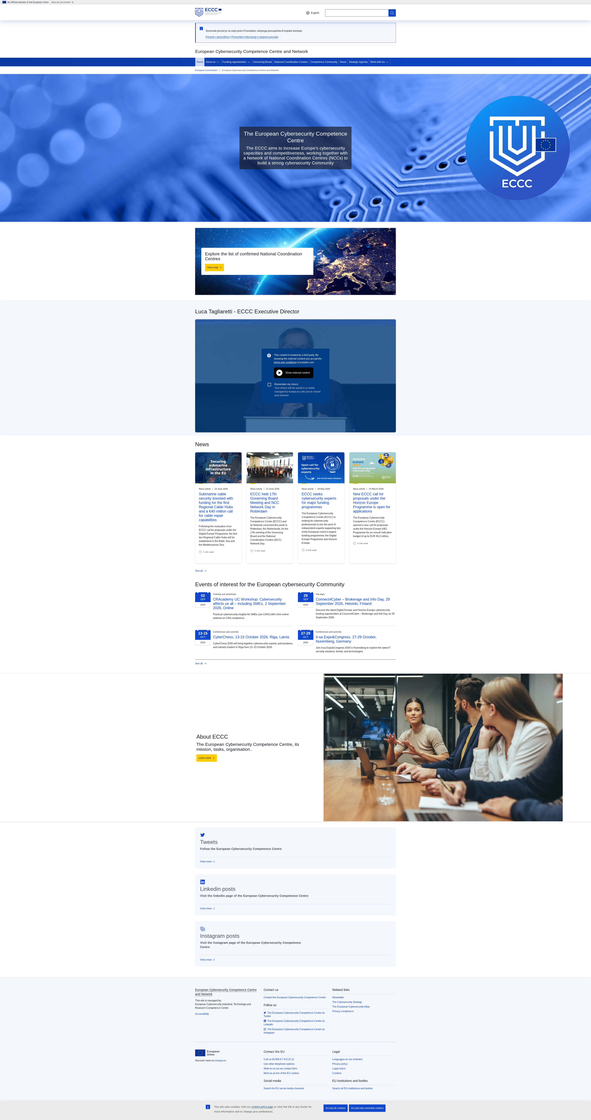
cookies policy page (262, 1107)
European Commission (206, 70)
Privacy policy (340, 1064)
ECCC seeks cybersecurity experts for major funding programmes (319, 500)
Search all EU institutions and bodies (352, 1088)
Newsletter (338, 997)
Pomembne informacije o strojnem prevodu (254, 37)
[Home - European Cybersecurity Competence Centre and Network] (208, 12)
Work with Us (377, 62)
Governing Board (262, 62)
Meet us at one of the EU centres (281, 1073)
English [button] (315, 13)
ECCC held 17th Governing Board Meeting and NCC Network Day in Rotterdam (264, 502)
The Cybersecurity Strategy (347, 1002)
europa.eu (220, 1060)
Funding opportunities (234, 62)
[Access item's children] (218, 62)
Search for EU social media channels (284, 1088)
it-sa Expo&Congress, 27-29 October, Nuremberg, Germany (346, 639)
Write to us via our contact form (280, 1068)
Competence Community (323, 62)
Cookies (336, 1073)
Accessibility (202, 1014)
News (343, 62)
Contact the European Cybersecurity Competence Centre (295, 997)
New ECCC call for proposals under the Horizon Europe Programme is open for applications (371, 502)
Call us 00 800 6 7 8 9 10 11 (279, 1059)
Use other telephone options (279, 1064)
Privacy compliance (343, 1011)
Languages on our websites (347, 1059)
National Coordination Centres (291, 62)
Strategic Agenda (358, 62)
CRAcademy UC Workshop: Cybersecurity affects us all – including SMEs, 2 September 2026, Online (249, 603)
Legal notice (339, 1068)
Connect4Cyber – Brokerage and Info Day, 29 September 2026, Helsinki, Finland (353, 601)
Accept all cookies (336, 1108)
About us (210, 62)
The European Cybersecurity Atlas (351, 1006)
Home (200, 62)
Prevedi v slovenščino (218, 37)
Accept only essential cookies (367, 1108)
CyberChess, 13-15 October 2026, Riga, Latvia (251, 637)
